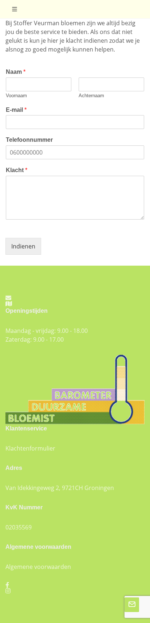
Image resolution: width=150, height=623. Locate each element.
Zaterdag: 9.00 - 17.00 (34, 339)
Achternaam (91, 95)
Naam (15, 72)
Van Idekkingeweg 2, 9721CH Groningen (59, 488)
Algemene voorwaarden (38, 567)
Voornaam (16, 95)
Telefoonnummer (29, 140)
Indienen (23, 246)
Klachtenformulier (30, 448)
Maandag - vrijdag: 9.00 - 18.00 (46, 331)
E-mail (16, 110)
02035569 (18, 527)
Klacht (16, 170)
